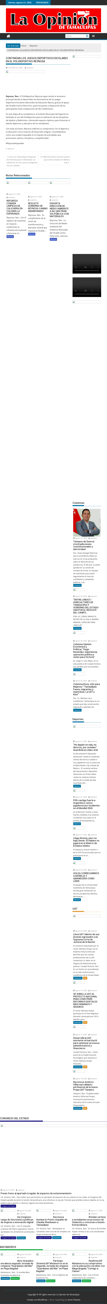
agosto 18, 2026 (81, 1078)
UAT (85, 978)
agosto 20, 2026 (81, 596)
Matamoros (15, 1278)
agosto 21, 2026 (14, 194)
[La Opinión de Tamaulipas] (53, 31)
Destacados (78, 978)
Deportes (77, 786)
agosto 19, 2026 (81, 990)
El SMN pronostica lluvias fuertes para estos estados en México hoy (55, 160)
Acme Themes (74, 1299)
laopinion (30, 68)
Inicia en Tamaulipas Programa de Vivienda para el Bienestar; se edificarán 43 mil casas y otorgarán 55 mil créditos (22, 161)
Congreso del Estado (8, 1206)
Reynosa (11, 149)
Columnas (77, 585)
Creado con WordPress (37, 1299)
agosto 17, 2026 (96, 1210)
